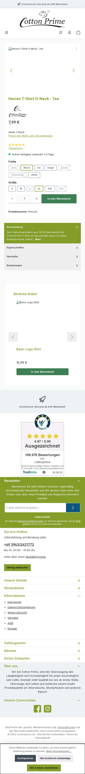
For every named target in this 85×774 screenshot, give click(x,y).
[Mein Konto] (69, 33)
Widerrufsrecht (17, 612)
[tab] (42, 233)
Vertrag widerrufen (17, 567)
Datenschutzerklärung (21, 607)
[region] (42, 70)
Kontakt (12, 628)
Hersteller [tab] (12, 256)
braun (66, 168)
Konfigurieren (25, 758)
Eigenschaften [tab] (15, 247)
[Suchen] (60, 33)
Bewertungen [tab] (14, 265)
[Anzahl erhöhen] (36, 198)
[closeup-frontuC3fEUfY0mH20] (42, 70)
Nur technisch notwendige (55, 758)
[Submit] (73, 507)
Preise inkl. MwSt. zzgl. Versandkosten (30, 135)
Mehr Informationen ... (59, 751)
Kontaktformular (36, 556)
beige (50, 167)
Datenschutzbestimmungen (30, 521)
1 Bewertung (15, 148)
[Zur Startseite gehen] (42, 18)
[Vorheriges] (11, 70)
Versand (13, 617)
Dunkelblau (19, 175)
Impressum (14, 602)
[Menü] (6, 33)
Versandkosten (66, 727)
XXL (50, 188)
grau (15, 168)
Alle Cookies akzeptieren (44, 767)
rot (38, 167)
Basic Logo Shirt (29, 349)
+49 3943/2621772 (19, 544)
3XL (62, 189)
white (34, 174)
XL (39, 188)
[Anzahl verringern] (12, 198)
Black (27, 167)
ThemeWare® (42, 737)
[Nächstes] (73, 70)
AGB (78, 521)
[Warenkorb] (78, 33)
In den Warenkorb (59, 198)
